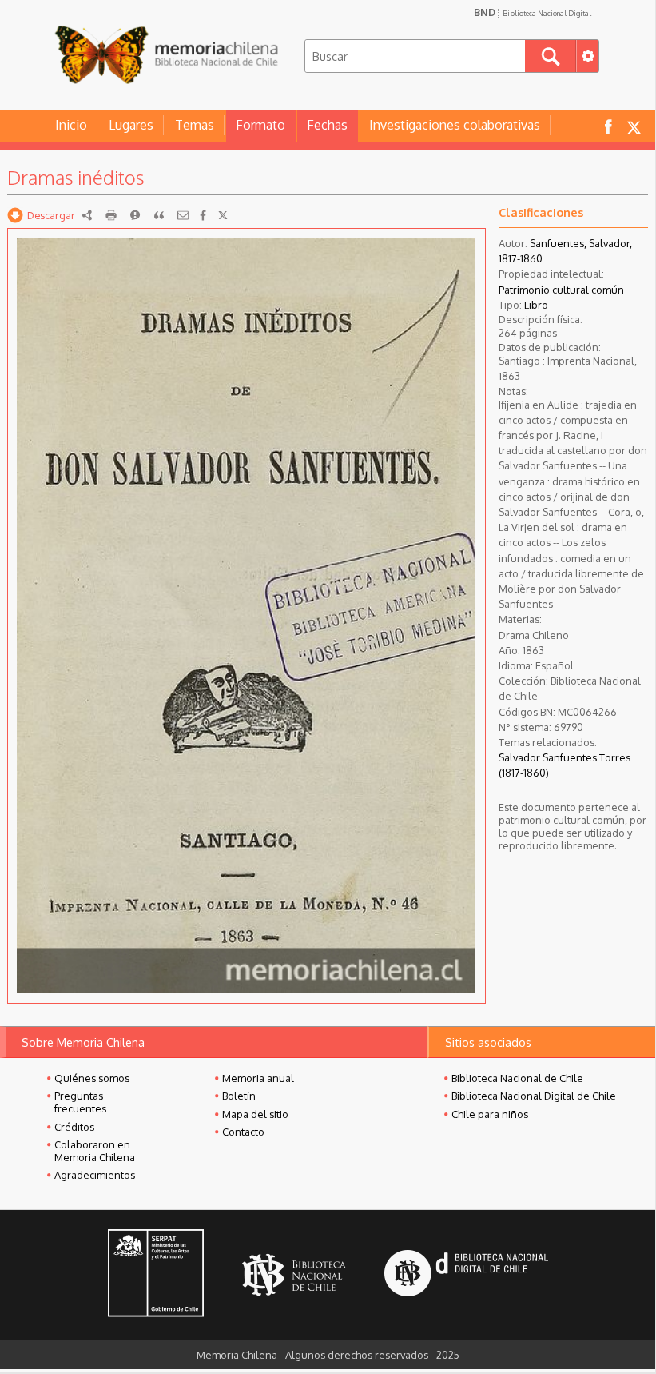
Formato (260, 125)
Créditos (74, 1126)
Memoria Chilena (166, 54)
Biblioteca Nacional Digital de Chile (533, 1095)
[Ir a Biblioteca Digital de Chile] (466, 1275)
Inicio (71, 125)
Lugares (131, 125)
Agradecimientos (94, 1174)
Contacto (243, 1131)
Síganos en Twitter (634, 126)
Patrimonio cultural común (561, 289)
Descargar (51, 215)
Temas (194, 125)
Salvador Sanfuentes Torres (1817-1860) (564, 765)
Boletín (239, 1095)
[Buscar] (550, 56)
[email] (183, 215)
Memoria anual (258, 1078)
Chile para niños (489, 1114)
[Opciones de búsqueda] (587, 56)
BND (532, 12)
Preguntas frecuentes (80, 1102)
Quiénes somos (91, 1078)
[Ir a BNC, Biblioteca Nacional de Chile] (294, 1275)
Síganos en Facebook (608, 126)
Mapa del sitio (255, 1114)
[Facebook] (203, 215)
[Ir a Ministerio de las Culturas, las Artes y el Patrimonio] (156, 1275)
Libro (536, 304)
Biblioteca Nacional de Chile (517, 1078)
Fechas (327, 125)
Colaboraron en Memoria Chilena (94, 1151)
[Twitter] (223, 215)
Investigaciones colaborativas (454, 125)
